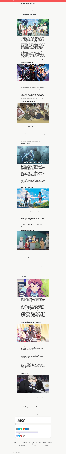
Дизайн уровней (50, 442)
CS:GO (19, 442)
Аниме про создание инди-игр (21, 419)
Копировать (36, 431)
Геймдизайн (44, 442)
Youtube (21, 435)
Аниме (36, 442)
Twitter (19, 435)
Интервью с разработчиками (21, 445)
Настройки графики (24, 442)
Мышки (35, 445)
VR (29, 442)
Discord (17, 435)
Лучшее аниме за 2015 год (20, 421)
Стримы (33, 442)
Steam (23, 435)
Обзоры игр (15, 442)
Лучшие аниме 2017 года (20, 420)
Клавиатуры (46, 445)
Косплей (40, 442)
